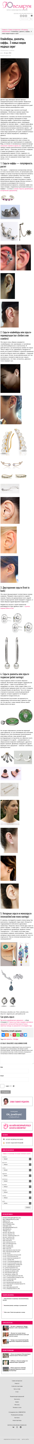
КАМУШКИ (7, 1226)
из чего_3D (6, 1253)
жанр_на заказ (8, 1245)
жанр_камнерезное (9, 1242)
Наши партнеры (17, 1420)
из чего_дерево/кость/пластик (12, 1255)
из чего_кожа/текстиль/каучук (12, 1258)
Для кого (4, 1162)
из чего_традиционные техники (12, 1264)
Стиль (3, 1168)
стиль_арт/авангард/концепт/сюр (13, 1275)
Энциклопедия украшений (17, 1396)
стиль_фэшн (7, 1285)
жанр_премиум (8, 1247)
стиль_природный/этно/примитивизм (14, 1284)
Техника (4, 1190)
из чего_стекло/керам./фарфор (12, 1261)
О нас (17, 1391)
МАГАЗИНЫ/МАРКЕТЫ (10, 1227)
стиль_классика (8, 1280)
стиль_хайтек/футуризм (10, 1287)
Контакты (17, 1417)
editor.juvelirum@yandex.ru (23, 13)
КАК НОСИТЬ (8, 1039)
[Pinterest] (14, 1035)
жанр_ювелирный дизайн (11, 1251)
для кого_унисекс (8, 1237)
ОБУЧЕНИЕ (7, 1229)
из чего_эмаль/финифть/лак (11, 1266)
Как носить (17, 1399)
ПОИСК (28, 1207)
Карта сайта (25, 1439)
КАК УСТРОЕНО (8, 1224)
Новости (17, 1383)
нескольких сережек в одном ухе (10, 145)
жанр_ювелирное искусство (11, 1250)
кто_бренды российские (11, 1271)
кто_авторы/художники (10, 1267)
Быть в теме (17, 1389)
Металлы (17, 1404)
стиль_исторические (9, 1279)
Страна (4, 1195)
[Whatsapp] (18, 1035)
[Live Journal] (10, 1035)
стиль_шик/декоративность (11, 1288)
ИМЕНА (6, 1221)
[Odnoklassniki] (23, 16)
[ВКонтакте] (21, 16)
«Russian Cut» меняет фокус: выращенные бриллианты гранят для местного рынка (19, 1335)
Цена (3, 1201)
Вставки (4, 1184)
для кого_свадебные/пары (11, 1235)
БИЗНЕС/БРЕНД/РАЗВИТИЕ (12, 1218)
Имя (1, 1067)
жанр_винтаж (7, 1240)
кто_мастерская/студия (10, 1272)
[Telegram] (26, 16)
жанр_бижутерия (8, 1239)
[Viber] (21, 1035)
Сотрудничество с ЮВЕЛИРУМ (17, 1412)
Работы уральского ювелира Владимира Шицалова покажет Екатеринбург (17, 1369)
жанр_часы (7, 1248)
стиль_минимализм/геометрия (12, 1282)
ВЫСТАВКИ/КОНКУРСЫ (11, 1219)
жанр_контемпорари (9, 1243)
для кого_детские (8, 1232)
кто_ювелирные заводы (10, 1274)
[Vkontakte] (3, 1035)
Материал (4, 1179)
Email (1, 1075)
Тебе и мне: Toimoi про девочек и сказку (14, 1312)
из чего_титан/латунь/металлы (12, 1263)
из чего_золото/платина (10, 1256)
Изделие (4, 1173)
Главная (4, 29)
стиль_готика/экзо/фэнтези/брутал (13, 1277)
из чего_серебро (8, 1259)
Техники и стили (17, 1407)
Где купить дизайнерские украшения (11, 1020)
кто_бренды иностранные (11, 1269)
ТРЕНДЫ (15, 1039)
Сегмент (4, 1156)
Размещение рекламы (17, 1415)
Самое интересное (14, 29)
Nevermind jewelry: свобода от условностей (15, 1305)
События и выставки (17, 1386)
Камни (17, 1402)
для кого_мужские (9, 1234)
